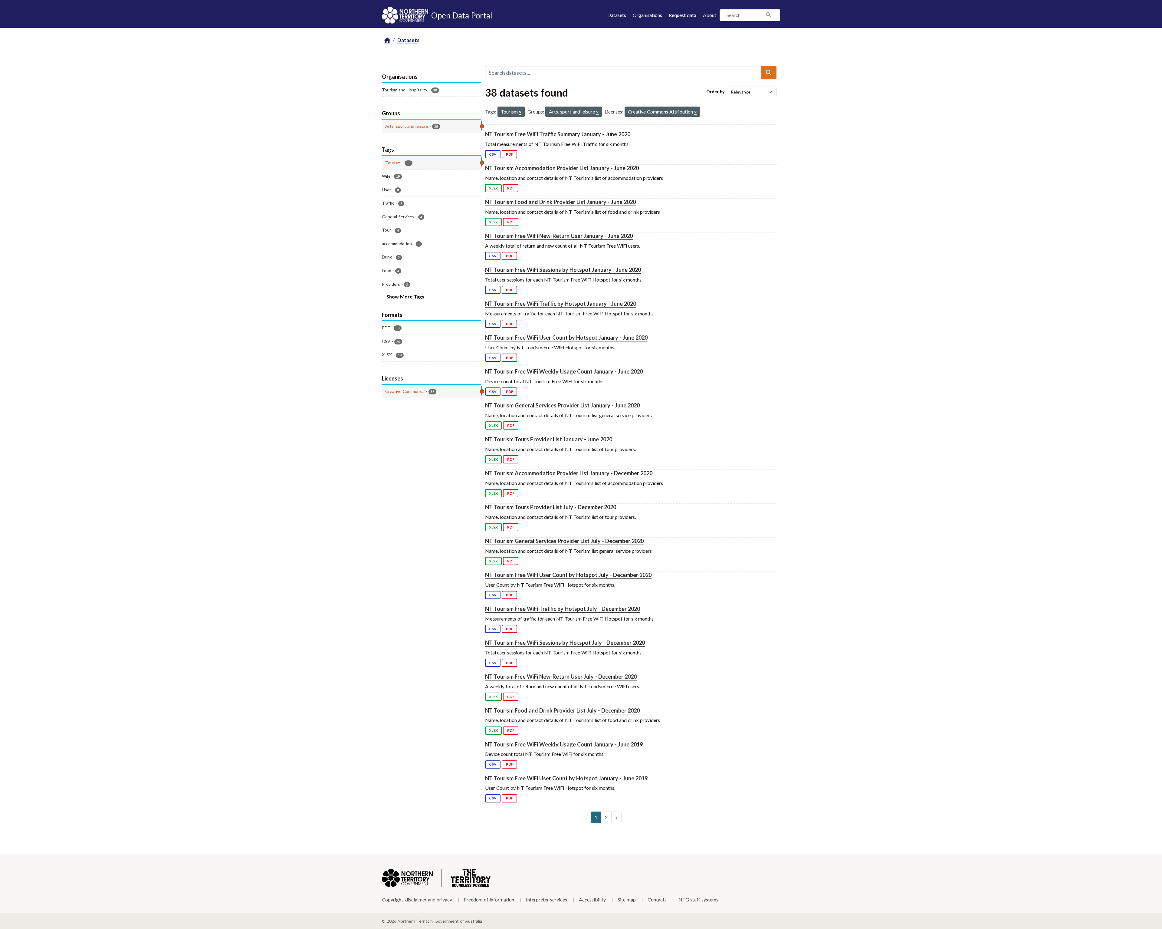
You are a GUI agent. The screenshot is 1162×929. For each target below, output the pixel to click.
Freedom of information (489, 899)
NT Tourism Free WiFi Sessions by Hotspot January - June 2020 (563, 269)
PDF (509, 154)
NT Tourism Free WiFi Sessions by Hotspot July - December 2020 (565, 642)
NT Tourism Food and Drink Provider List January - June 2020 (560, 202)
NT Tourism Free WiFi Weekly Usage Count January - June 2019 (564, 744)
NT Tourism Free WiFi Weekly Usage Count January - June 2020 (564, 371)
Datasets (616, 15)
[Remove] (520, 112)
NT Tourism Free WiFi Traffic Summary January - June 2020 (557, 134)
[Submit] (768, 72)
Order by (715, 91)
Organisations (647, 15)
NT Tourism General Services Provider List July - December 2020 (564, 541)
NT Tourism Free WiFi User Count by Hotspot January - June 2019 (566, 778)
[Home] (387, 40)
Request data (682, 15)
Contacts (657, 899)
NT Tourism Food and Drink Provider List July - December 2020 (562, 710)
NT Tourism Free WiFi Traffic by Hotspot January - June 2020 (560, 303)
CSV (493, 154)
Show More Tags (405, 296)
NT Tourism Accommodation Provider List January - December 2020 (568, 473)
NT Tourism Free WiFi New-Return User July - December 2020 (561, 676)
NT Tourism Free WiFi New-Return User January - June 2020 (559, 235)
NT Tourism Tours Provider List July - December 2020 (550, 507)
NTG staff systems (698, 899)
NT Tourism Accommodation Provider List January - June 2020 (562, 168)
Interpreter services (546, 899)
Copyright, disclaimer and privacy (417, 899)
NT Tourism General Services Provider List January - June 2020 (562, 405)
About (709, 15)
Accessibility (592, 899)
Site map (627, 899)
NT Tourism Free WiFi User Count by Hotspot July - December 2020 (568, 575)
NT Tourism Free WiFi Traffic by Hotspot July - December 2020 (562, 608)
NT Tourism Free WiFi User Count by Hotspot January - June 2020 (566, 337)
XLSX (493, 188)
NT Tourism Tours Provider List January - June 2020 (548, 439)
